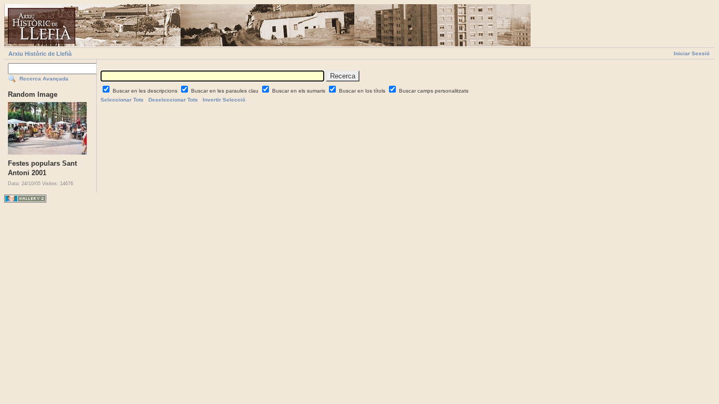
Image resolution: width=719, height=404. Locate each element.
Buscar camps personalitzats (433, 91)
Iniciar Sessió (692, 53)
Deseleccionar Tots (173, 100)
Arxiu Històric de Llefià (40, 53)
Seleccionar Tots (122, 100)
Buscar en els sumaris (299, 91)
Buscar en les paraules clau (225, 91)
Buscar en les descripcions (146, 91)
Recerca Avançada (43, 79)
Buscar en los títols (363, 91)
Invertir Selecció (224, 100)
